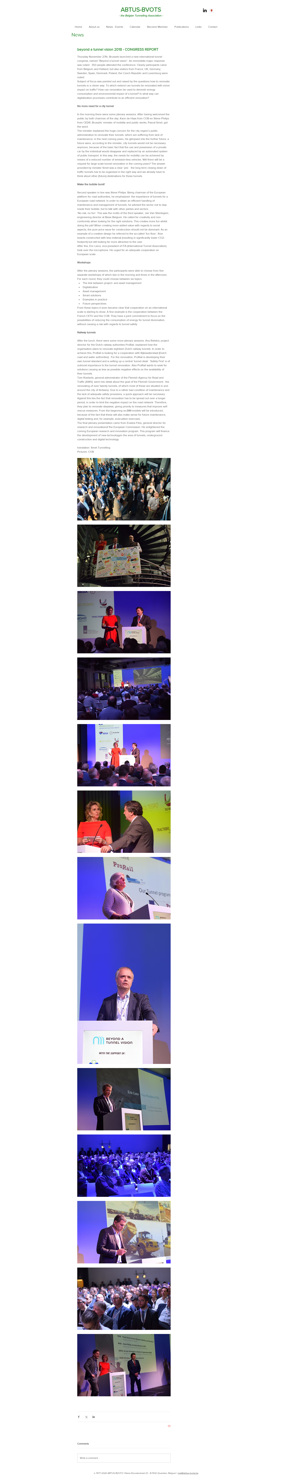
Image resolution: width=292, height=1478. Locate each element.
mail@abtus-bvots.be (188, 1473)
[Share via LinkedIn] (93, 1416)
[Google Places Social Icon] (211, 10)
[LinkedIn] (205, 10)
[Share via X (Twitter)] (86, 1416)
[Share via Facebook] (78, 1416)
